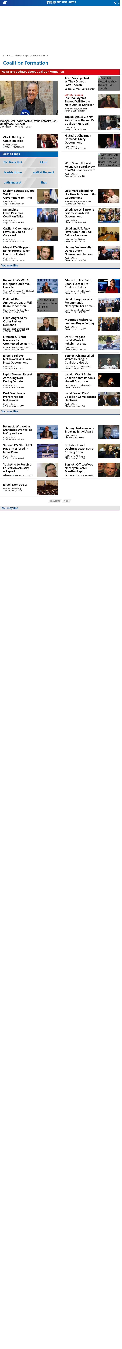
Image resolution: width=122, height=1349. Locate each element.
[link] (29, 104)
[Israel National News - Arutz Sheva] (61, 2)
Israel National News (13, 56)
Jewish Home (13, 172)
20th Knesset (12, 182)
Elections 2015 (12, 162)
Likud (43, 162)
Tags (26, 56)
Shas (44, 182)
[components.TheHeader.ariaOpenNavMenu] (19, 2)
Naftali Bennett (43, 172)
